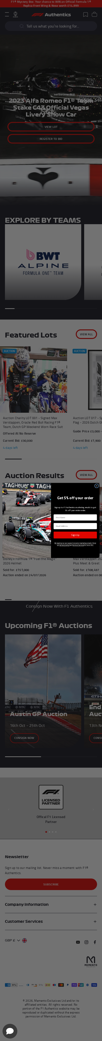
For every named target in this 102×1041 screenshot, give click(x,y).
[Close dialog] (97, 486)
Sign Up (75, 535)
